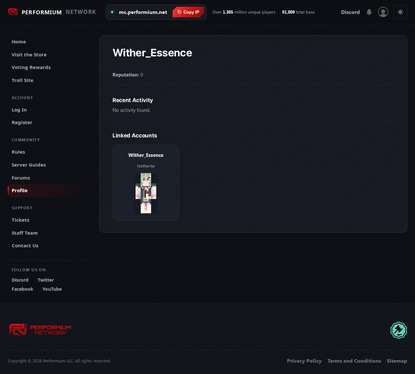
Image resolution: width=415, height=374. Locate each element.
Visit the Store (29, 54)
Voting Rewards (31, 67)
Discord (350, 12)
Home (19, 41)
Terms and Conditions (354, 360)
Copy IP (191, 12)
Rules (18, 151)
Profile (20, 190)
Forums (21, 177)
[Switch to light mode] (400, 12)
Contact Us (25, 245)
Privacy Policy (304, 360)
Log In (19, 109)
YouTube (52, 289)
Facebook (22, 289)
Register (22, 122)
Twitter (46, 280)
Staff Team (25, 232)
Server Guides (29, 164)
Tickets (20, 219)
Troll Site (22, 80)
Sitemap (397, 360)
